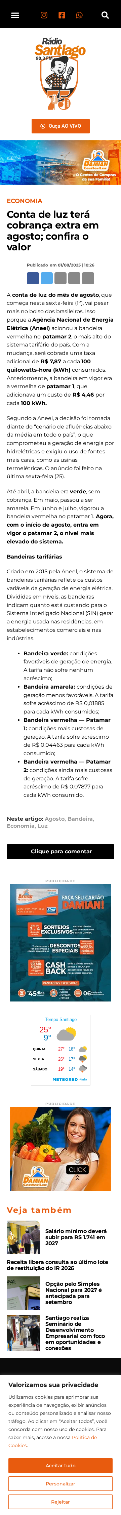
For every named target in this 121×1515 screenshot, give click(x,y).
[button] (15, 15)
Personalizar (60, 1484)
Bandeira (80, 819)
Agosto (55, 819)
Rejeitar (60, 1502)
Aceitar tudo (61, 1466)
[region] (60, 1445)
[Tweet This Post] (47, 278)
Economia (21, 826)
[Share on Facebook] (33, 278)
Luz (43, 826)
